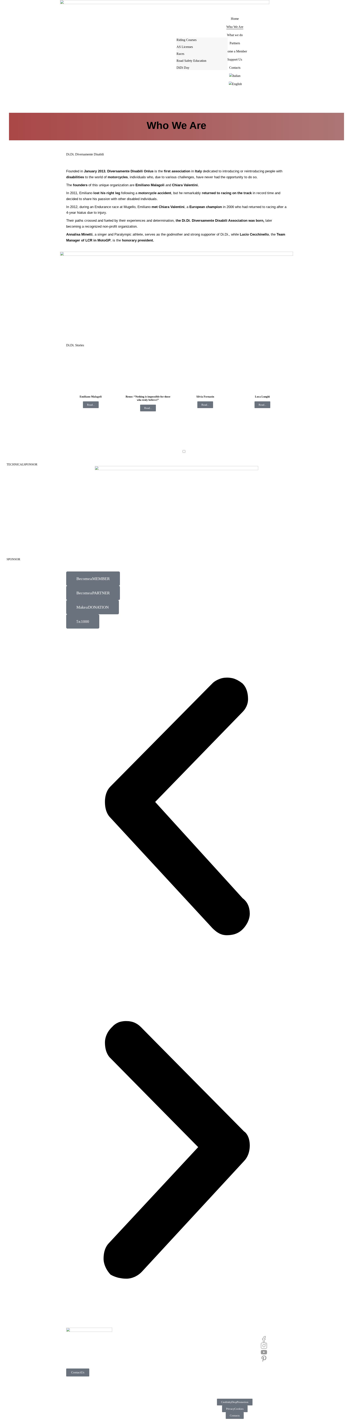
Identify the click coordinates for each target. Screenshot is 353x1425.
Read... (91, 404)
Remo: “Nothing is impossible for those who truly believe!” (148, 398)
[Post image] (90, 375)
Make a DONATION (92, 607)
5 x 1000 (82, 621)
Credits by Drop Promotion (234, 1402)
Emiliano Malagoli (91, 396)
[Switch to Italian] (234, 75)
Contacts (235, 1415)
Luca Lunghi (262, 396)
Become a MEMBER (93, 578)
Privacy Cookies (235, 1408)
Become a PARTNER (93, 593)
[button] (176, 806)
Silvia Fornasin (205, 396)
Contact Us (77, 1372)
